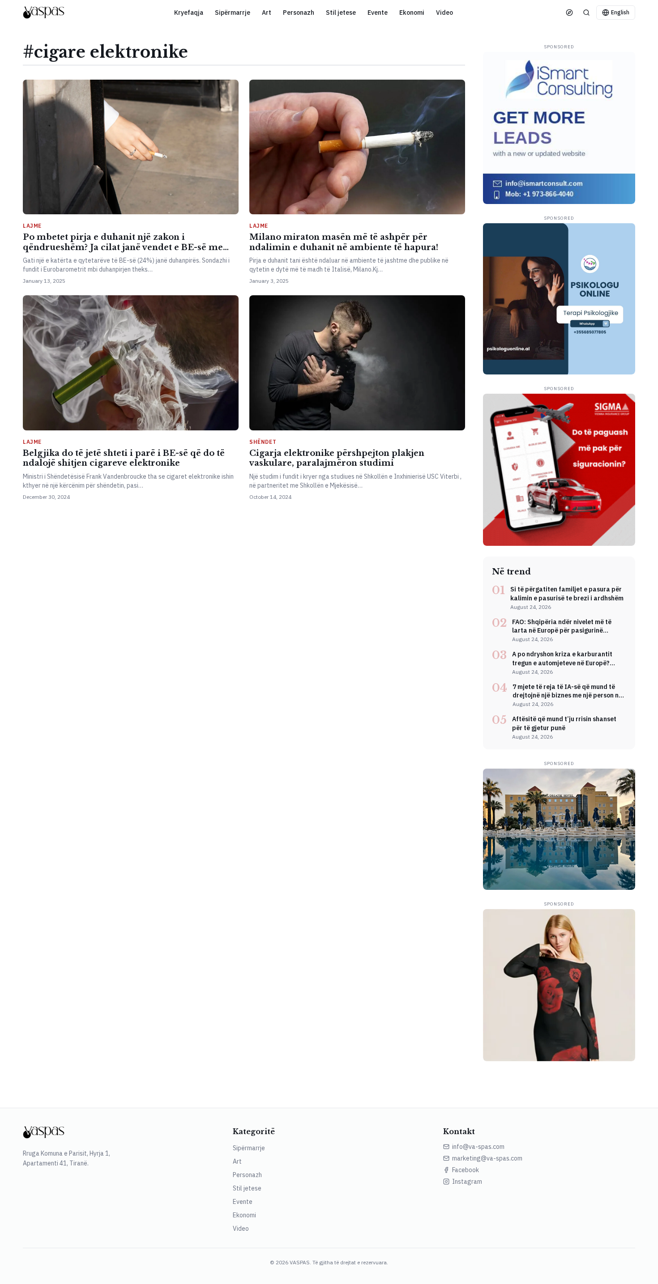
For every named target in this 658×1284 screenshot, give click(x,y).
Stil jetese (341, 13)
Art (266, 13)
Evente (377, 13)
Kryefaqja (188, 13)
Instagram (467, 1182)
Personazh (298, 13)
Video (444, 13)
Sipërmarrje (232, 13)
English (620, 12)
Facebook (465, 1170)
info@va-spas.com (478, 1147)
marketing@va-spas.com (487, 1158)
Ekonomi (411, 13)
